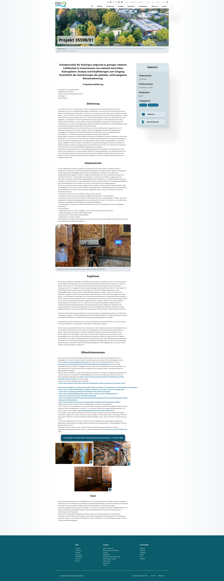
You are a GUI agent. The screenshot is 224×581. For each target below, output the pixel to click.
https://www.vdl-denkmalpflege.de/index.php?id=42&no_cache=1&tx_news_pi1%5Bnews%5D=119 (88, 394)
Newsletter (141, 2)
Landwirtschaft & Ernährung (111, 557)
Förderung (110, 6)
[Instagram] (113, 2)
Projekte (120, 6)
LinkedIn (142, 548)
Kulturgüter (106, 554)
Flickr (141, 557)
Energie (105, 552)
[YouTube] (121, 2)
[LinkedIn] (108, 2)
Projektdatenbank (61, 48)
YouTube (142, 559)
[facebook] (110, 2)
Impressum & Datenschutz (140, 576)
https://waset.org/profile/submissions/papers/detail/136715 (96, 410)
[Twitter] (116, 2)
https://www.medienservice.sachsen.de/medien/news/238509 (77, 396)
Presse (126, 2)
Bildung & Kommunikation (110, 550)
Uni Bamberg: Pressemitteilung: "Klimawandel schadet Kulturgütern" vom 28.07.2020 (93, 438)
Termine (148, 2)
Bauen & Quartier (108, 548)
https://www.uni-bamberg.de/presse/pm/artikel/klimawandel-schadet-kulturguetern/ (84, 364)
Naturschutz (106, 561)
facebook (142, 550)
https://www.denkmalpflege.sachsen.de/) (76, 362)
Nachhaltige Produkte (109, 559)
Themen (99, 6)
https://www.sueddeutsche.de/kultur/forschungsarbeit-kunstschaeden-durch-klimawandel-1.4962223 (89, 402)
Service (164, 6)
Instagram (143, 552)
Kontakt (158, 2)
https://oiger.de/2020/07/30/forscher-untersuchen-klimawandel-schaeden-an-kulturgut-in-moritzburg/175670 (92, 383)
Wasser (105, 565)
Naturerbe (131, 6)
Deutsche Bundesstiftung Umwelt (72, 576)
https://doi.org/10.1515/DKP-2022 (117, 429)
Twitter (142, 554)
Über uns (154, 6)
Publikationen (133, 2)
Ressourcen (106, 563)
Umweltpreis (143, 6)
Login (163, 2)
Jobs (153, 2)
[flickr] (119, 2)
